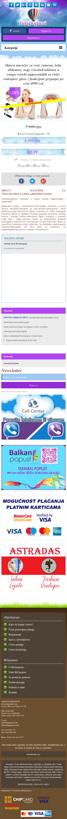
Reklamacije (15, 634)
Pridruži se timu (17, 687)
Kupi (33, 152)
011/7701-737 (10, 730)
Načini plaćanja (17, 682)
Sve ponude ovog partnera (14, 248)
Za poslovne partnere (19, 677)
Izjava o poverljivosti (19, 639)
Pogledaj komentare (11, 363)
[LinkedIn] (42, 4)
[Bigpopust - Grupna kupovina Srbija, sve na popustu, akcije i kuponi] (33, 17)
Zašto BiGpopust (17, 672)
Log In (16, 30)
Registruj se (33, 37)
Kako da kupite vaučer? (21, 624)
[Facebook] (11, 4)
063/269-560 (11, 732)
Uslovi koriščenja (17, 649)
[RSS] (54, 4)
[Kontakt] (48, 4)
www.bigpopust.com (9, 704)
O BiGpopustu (16, 667)
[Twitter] (17, 4)
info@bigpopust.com (9, 722)
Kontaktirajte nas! (33, 754)
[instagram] (29, 4)
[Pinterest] (36, 4)
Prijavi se (46, 31)
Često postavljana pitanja (21, 629)
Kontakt (13, 692)
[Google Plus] (23, 4)
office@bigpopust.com (10, 725)
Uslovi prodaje (16, 644)
